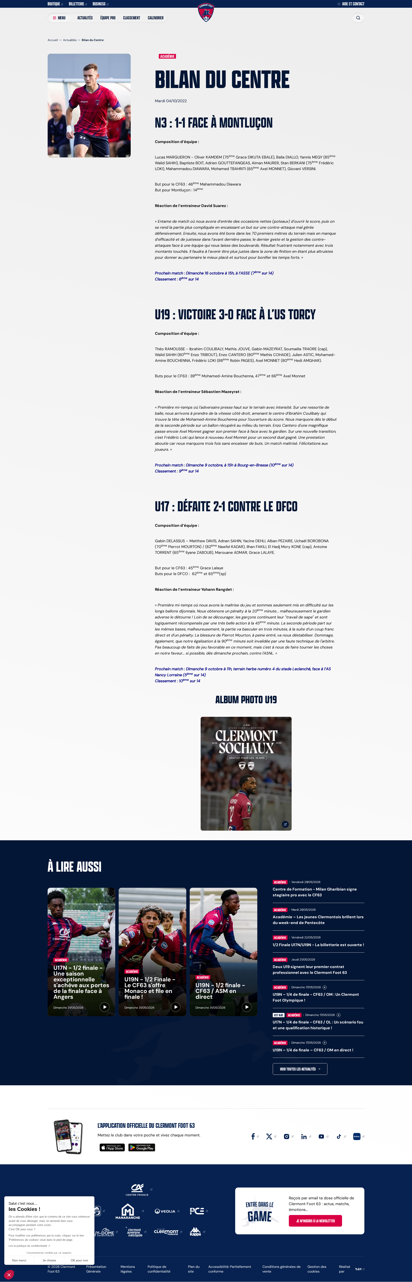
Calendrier (156, 18)
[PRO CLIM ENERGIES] (199, 1210)
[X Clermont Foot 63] (271, 1136)
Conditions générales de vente (281, 1269)
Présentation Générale (96, 1269)
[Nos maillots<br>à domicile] (246, 774)
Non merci (19, 1260)
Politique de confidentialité (159, 1269)
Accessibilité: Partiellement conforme (229, 1269)
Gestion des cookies (316, 1269)
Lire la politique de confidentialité (28, 1245)
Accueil (53, 40)
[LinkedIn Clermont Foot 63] (306, 1136)
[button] (9, 1275)
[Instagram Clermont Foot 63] (288, 1136)
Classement (131, 18)
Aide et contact (353, 4)
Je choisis (49, 1260)
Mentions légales (128, 1269)
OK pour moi (79, 1260)
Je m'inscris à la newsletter (315, 1220)
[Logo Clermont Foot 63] (206, 12)
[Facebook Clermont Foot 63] (255, 1136)
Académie (167, 56)
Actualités (85, 18)
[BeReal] (358, 1136)
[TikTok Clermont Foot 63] (341, 1136)
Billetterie (76, 4)
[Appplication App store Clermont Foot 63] (112, 1147)
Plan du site (194, 1269)
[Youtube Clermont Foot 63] (323, 1136)
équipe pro (107, 18)
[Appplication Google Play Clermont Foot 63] (141, 1147)
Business (99, 4)
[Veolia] (167, 1211)
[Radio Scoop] (98, 1210)
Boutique (54, 4)
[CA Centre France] (139, 1189)
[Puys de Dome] (104, 1231)
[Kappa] (197, 1231)
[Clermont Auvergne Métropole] (136, 1231)
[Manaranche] (130, 1210)
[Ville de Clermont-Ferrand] (168, 1231)
